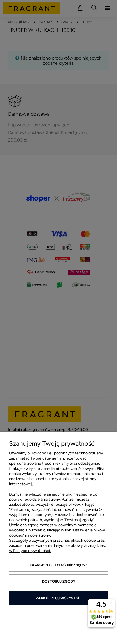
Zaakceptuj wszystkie (59, 598)
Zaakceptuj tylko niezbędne (59, 565)
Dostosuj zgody (58, 581)
